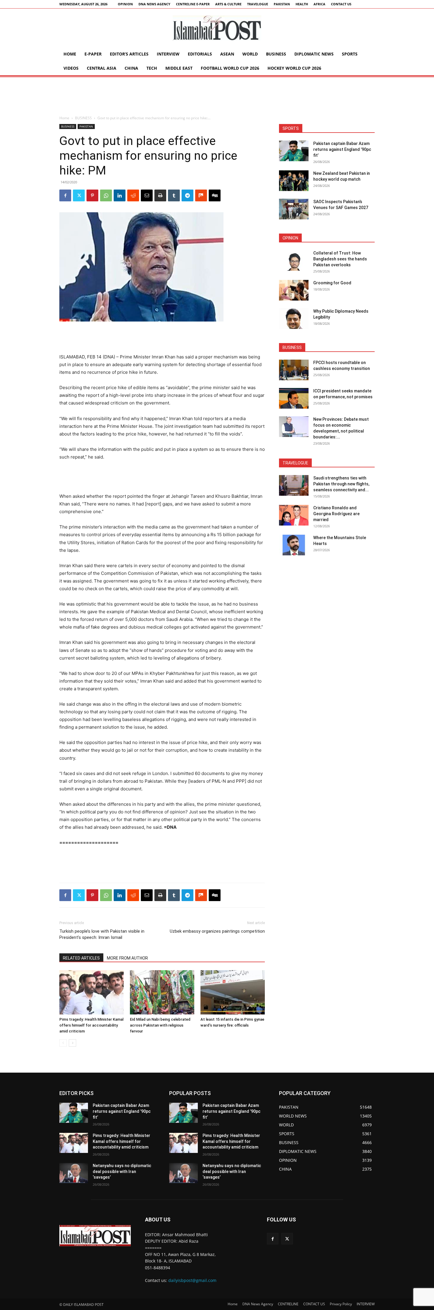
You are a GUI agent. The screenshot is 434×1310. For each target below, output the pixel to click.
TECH (151, 68)
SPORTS (350, 54)
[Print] (160, 195)
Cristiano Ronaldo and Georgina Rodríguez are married (336, 513)
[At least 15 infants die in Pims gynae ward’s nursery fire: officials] (232, 992)
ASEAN (227, 54)
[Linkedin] (119, 195)
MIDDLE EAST (178, 68)
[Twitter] (79, 195)
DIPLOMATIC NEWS (314, 54)
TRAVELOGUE (257, 4)
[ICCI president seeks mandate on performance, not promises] (294, 398)
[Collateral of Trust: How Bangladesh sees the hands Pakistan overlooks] (294, 260)
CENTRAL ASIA (101, 68)
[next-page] (72, 1043)
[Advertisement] (217, 95)
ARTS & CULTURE (228, 4)
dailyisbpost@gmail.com (192, 1280)
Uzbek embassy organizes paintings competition (217, 931)
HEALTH (302, 4)
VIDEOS (71, 68)
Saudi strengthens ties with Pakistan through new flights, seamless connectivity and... (341, 484)
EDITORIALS (200, 54)
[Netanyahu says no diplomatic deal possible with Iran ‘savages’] (73, 1173)
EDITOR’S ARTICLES (129, 54)
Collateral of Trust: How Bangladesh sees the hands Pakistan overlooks (340, 259)
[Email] (147, 195)
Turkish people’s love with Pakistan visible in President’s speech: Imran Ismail (101, 934)
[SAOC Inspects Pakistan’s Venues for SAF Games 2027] (294, 209)
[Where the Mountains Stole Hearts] (294, 545)
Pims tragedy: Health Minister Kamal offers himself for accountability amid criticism (91, 1025)
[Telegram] (187, 195)
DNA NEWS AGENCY (154, 4)
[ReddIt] (133, 195)
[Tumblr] (174, 195)
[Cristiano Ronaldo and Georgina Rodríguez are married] (294, 515)
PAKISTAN (282, 4)
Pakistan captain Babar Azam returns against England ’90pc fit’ (342, 149)
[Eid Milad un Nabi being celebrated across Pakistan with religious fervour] (162, 992)
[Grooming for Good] (294, 290)
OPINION (125, 4)
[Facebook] (65, 195)
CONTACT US (341, 4)
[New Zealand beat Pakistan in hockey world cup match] (294, 180)
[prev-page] (63, 1043)
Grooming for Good (332, 282)
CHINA (131, 68)
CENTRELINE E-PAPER (193, 4)
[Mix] (201, 195)
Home (69, 54)
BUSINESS (276, 54)
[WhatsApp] (106, 195)
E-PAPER (93, 54)
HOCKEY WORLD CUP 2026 (294, 68)
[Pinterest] (92, 195)
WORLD (250, 54)
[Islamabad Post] (217, 28)
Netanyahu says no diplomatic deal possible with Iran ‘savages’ (122, 1171)
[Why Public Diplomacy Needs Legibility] (294, 318)
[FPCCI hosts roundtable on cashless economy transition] (294, 370)
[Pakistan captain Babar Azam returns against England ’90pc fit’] (294, 151)
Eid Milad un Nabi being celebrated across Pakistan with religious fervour (160, 1025)
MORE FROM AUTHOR (127, 958)
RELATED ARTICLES (81, 958)
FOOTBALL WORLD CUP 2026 (230, 68)
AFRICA (319, 4)
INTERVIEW (168, 54)
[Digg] (215, 195)
